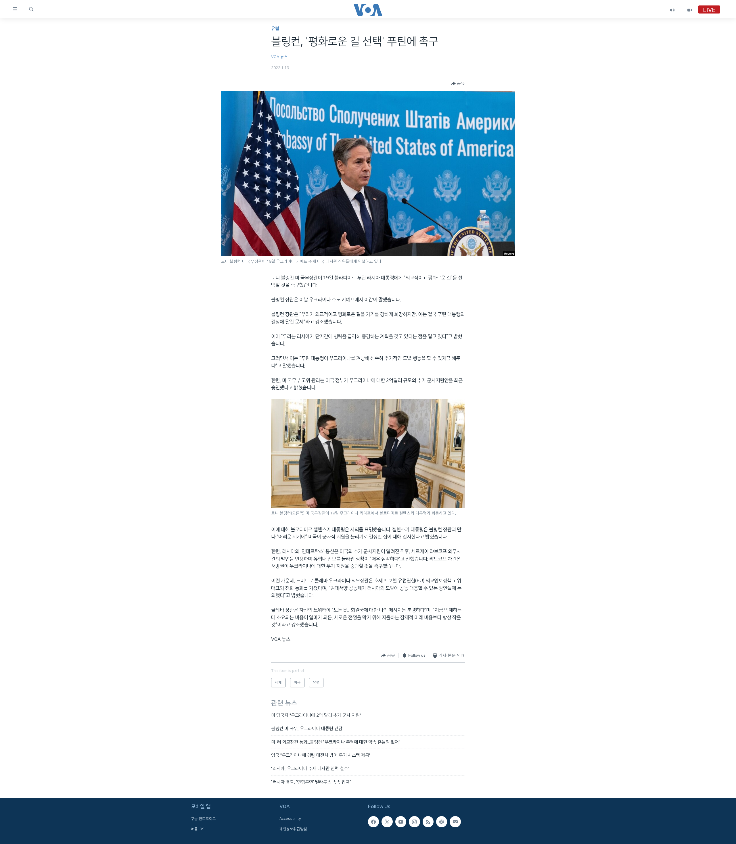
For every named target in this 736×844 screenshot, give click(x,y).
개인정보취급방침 (293, 829)
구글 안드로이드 (203, 819)
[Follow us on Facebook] (373, 821)
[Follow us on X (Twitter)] (387, 821)
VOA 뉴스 (279, 57)
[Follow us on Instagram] (414, 821)
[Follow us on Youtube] (400, 821)
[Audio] (672, 9)
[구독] (455, 821)
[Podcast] (441, 821)
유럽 (275, 28)
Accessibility (290, 819)
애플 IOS (197, 829)
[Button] (458, 83)
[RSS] (428, 821)
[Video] (689, 9)
